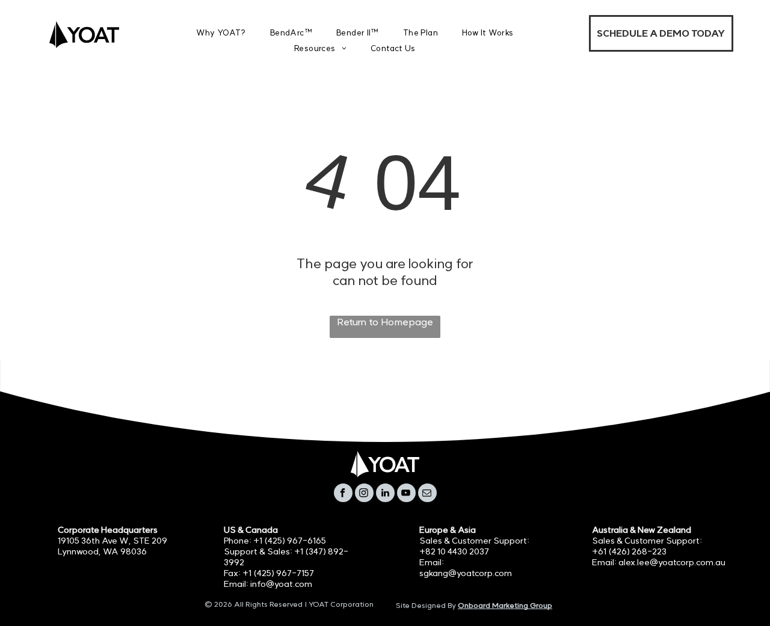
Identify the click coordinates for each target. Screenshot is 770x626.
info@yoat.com (281, 583)
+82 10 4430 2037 (454, 551)
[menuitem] (221, 32)
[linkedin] (385, 494)
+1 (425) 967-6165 (289, 540)
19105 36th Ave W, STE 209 (112, 540)
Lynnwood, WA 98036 (102, 551)
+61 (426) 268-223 (629, 551)
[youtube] (406, 494)
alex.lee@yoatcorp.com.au (671, 562)
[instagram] (364, 494)
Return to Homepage (385, 322)
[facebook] (343, 494)
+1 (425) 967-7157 (278, 573)
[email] (427, 494)
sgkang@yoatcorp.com (465, 573)
